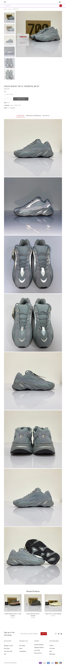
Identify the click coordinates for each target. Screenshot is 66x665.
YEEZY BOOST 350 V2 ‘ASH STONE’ (13, 614)
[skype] (14, 108)
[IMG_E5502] (9, 63)
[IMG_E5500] (9, 40)
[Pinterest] (10, 108)
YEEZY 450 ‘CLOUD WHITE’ (53, 614)
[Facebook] (8, 108)
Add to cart (21, 98)
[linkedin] (12, 108)
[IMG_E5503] (9, 74)
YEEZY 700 (15, 9)
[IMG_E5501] (9, 52)
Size (5, 91)
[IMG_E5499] (9, 17)
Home (5, 9)
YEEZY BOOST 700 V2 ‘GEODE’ (33, 614)
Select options (14, 609)
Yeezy (9, 9)
